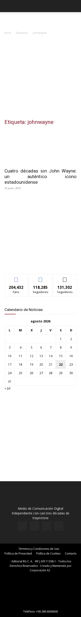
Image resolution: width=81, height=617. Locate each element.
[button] (7, 6)
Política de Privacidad (18, 553)
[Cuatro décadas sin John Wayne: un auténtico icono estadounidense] (40, 147)
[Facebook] (22, 526)
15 (61, 356)
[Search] (74, 6)
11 (20, 356)
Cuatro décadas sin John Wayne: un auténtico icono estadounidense (40, 176)
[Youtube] (58, 526)
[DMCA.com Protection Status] (40, 605)
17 (9, 364)
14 (50, 356)
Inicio (7, 33)
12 (31, 356)
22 (61, 364)
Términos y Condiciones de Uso (38, 549)
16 (71, 356)
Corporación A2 (40, 570)
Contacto (70, 553)
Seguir (40, 277)
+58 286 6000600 (47, 611)
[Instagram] (34, 525)
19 (31, 364)
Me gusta (16, 277)
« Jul (7, 388)
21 (50, 364)
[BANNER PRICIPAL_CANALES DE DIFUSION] (40, 20)
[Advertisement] (40, 78)
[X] (46, 526)
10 (9, 356)
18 (20, 364)
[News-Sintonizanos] (38, 263)
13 (41, 356)
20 (41, 364)
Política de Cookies (48, 553)
